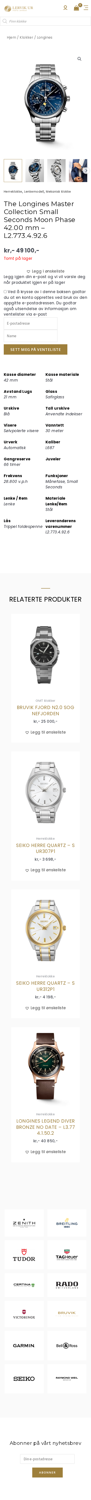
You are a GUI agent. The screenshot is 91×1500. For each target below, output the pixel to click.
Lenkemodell (34, 192)
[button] (79, 59)
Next (86, 170)
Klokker (26, 37)
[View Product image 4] (78, 170)
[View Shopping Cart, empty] (76, 8)
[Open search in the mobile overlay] (45, 21)
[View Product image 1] (13, 170)
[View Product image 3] (56, 170)
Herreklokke (13, 192)
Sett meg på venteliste (35, 349)
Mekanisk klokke (58, 192)
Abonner (47, 1472)
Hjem (11, 37)
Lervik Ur (18, 8)
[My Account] (65, 8)
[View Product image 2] (34, 170)
